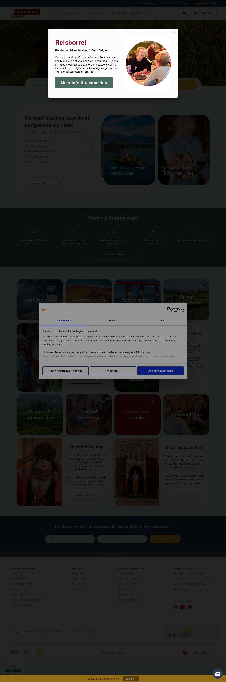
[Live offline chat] (218, 674)
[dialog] (113, 63)
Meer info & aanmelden (84, 82)
